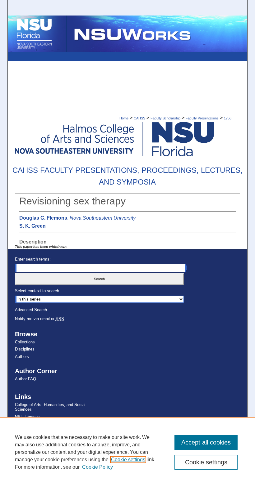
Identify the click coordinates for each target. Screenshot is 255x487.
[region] (127, 452)
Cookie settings (128, 459)
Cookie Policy (97, 467)
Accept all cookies (206, 442)
